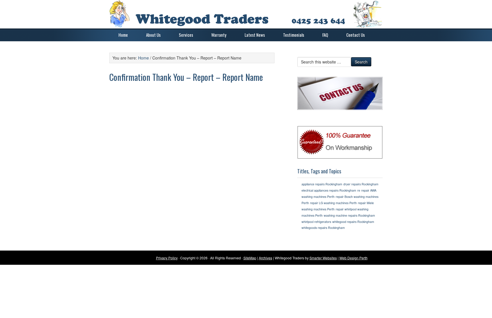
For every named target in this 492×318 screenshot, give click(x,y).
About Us (153, 35)
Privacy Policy (167, 257)
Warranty (218, 35)
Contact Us (355, 35)
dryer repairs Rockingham (360, 184)
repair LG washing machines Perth (333, 203)
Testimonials (293, 35)
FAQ (325, 35)
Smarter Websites (323, 257)
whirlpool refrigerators (316, 221)
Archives (265, 257)
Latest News (255, 35)
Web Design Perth (353, 257)
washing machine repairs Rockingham (349, 215)
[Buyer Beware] (340, 142)
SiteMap (249, 257)
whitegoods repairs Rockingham (323, 227)
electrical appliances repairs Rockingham (329, 190)
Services (186, 35)
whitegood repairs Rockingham (353, 221)
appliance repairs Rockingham (322, 184)
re (358, 190)
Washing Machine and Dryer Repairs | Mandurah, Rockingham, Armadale (246, 14)
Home (123, 35)
